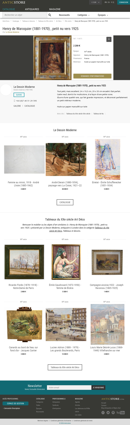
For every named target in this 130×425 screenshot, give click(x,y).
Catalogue (16, 21)
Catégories (39, 402)
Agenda (77, 402)
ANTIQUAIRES (32, 9)
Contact (103, 405)
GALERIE (17, 106)
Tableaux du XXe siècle (45, 21)
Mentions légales (43, 421)
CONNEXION (123, 2)
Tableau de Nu (98, 114)
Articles (77, 405)
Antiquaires (56, 402)
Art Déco (59, 21)
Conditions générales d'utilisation (61, 421)
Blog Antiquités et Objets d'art (111, 408)
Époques (39, 408)
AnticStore (6, 21)
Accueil (103, 403)
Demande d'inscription (12, 408)
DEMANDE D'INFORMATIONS (92, 76)
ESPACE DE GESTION (15, 403)
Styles (38, 405)
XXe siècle (68, 21)
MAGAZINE (54, 9)
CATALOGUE (9, 9)
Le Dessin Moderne (24, 87)
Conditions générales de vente (83, 421)
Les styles (78, 415)
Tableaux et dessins (28, 21)
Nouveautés (64, 14)
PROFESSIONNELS (58, 398)
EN (109, 2)
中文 (112, 2)
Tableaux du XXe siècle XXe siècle (78, 114)
